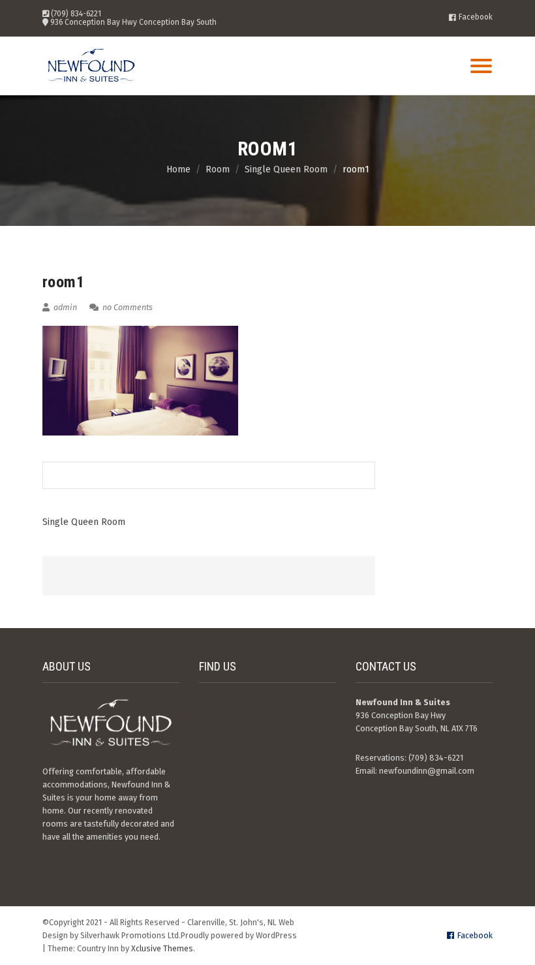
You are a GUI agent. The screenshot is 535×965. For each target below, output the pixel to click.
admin (64, 307)
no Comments (126, 307)
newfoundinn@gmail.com (426, 771)
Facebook (476, 18)
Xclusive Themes (162, 948)
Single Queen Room (83, 522)
